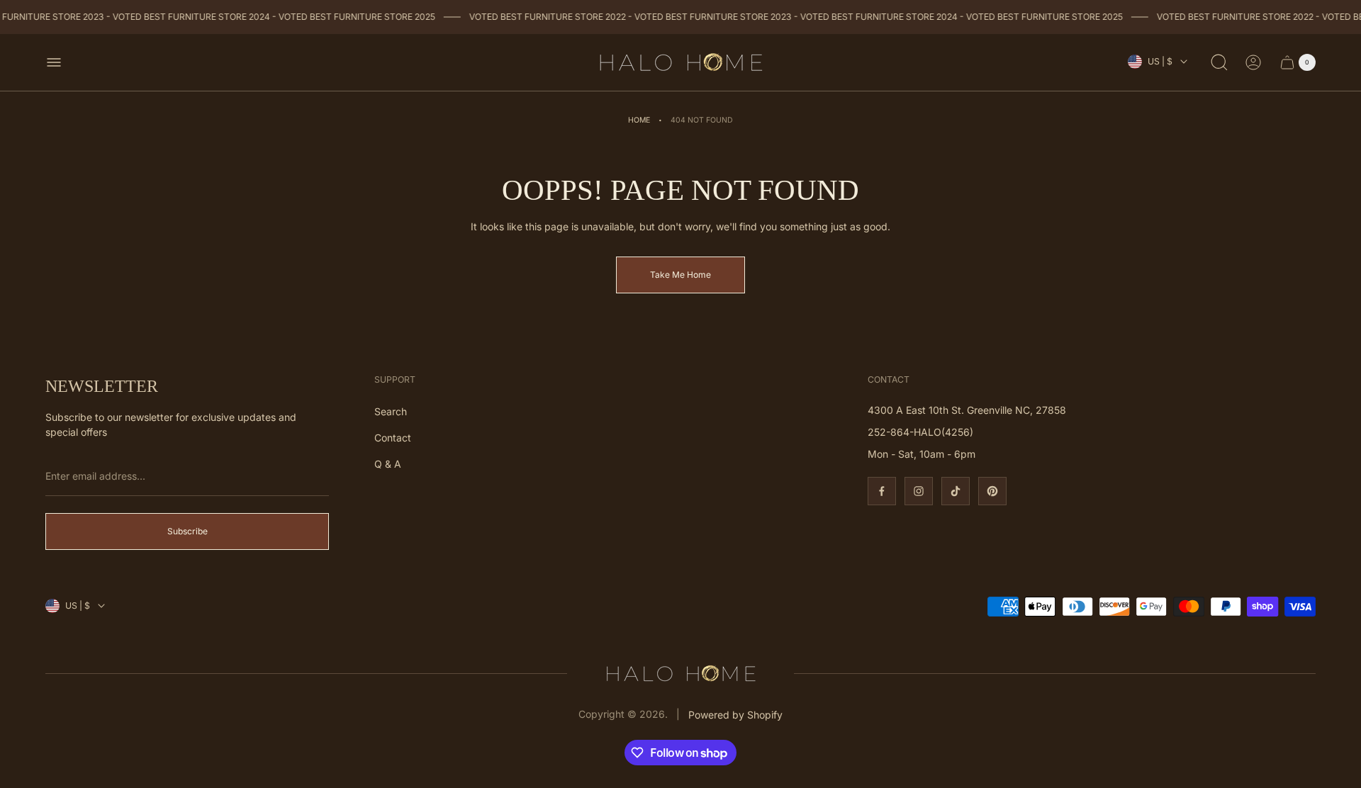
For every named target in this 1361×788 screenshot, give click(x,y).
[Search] (1219, 62)
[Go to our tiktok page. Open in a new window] (955, 491)
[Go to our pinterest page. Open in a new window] (992, 491)
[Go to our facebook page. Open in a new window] (882, 491)
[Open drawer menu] (53, 62)
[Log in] (1253, 62)
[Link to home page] (680, 673)
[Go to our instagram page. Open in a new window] (918, 491)
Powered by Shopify (735, 715)
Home (639, 120)
